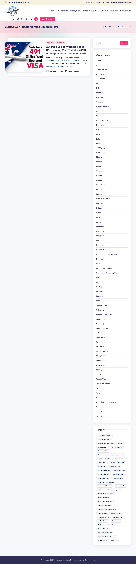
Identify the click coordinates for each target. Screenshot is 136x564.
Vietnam (99, 411)
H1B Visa (121, 462)
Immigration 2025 (114, 466)
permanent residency (104, 505)
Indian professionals (104, 478)
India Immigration (103, 199)
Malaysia (100, 236)
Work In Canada (103, 540)
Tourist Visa (101, 379)
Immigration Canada (104, 470)
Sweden (99, 360)
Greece (99, 180)
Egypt (98, 134)
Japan (98, 222)
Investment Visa (120, 486)
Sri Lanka (100, 346)
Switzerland (101, 365)
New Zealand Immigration (106, 254)
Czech (98, 116)
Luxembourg (101, 231)
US (97, 407)
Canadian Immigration (104, 455)
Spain (98, 342)
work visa (114, 540)
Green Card (101, 462)
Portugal (99, 287)
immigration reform (119, 474)
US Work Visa (110, 525)
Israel (98, 213)
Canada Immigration (104, 106)
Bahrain (99, 83)
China (98, 111)
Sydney (99, 370)
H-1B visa (112, 462)
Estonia (99, 139)
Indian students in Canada (106, 482)
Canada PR (121, 443)
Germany (100, 171)
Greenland (100, 185)
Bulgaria (99, 93)
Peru (98, 277)
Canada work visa (103, 451)
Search (124, 43)
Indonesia (100, 203)
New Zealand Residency (105, 494)
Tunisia (99, 388)
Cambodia (100, 97)
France (99, 162)
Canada (99, 102)
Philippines (102, 69)
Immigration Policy (103, 474)
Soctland (100, 324)
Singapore (100, 319)
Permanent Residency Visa (107, 273)
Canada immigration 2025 (106, 443)
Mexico (99, 240)
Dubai (98, 130)
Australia (50, 42)
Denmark (100, 125)
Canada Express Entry (105, 435)
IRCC (99, 490)
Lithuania (100, 226)
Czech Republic (102, 120)
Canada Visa (102, 447)
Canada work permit (115, 447)
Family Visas (101, 152)
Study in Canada (103, 521)
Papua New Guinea (104, 268)
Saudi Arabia (101, 305)
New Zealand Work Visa (105, 501)
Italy (98, 217)
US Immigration (116, 521)
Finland (99, 157)
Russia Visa (100, 301)
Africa (98, 61)
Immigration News (119, 470)
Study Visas (101, 356)
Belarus (99, 88)
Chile (100, 333)
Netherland (100, 250)
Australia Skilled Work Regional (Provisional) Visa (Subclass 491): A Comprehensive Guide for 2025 (66, 50)
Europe (99, 143)
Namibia (99, 245)
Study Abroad (102, 351)
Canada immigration (104, 439)
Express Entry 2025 (104, 459)
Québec (99, 291)
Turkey (99, 393)
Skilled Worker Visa (104, 517)
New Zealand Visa (103, 497)
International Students (105, 486)
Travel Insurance (103, 384)
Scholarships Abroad (104, 315)
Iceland (99, 194)
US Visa (100, 525)
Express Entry (119, 455)
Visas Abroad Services (105, 532)
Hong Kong (100, 189)
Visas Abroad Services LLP (106, 536)
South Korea (101, 337)
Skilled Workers (115, 513)
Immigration (101, 466)
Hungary (101, 148)
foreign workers (119, 459)
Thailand (100, 374)
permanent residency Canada (107, 509)
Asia (98, 65)
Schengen (100, 310)
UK (97, 398)
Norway (99, 259)
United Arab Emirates (107, 402)
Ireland (99, 208)
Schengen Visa (102, 513)
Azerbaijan (100, 79)
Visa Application (103, 529)
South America (102, 328)
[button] (47, 19)
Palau (98, 264)
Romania (99, 296)
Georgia (99, 166)
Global (99, 175)
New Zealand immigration (112, 490)
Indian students (118, 478)
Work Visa (60, 42)
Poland (99, 282)
